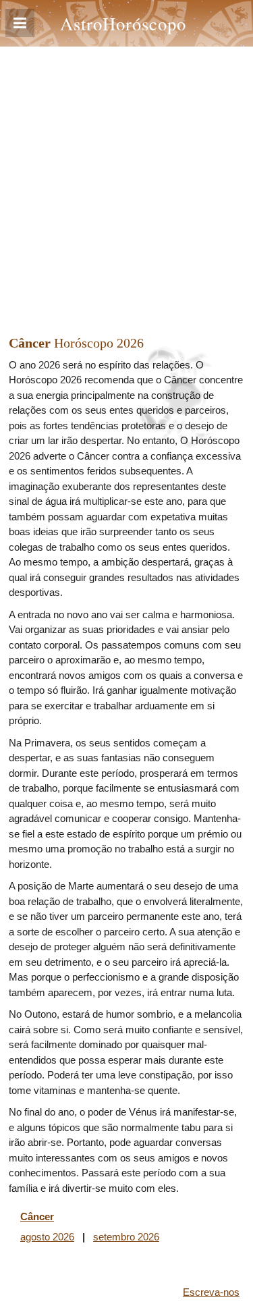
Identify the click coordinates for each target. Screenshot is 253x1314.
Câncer (37, 1216)
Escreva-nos (211, 1292)
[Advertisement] (126, 179)
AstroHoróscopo (123, 23)
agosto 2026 (47, 1236)
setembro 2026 (126, 1236)
